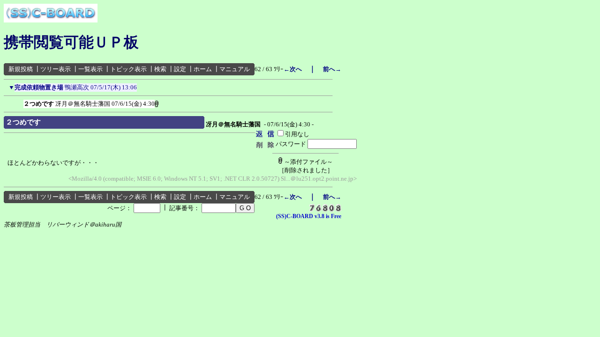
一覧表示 (90, 69)
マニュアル (234, 69)
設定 (180, 69)
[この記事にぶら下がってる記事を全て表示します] (18, 102)
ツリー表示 (55, 69)
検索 (160, 69)
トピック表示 (128, 69)
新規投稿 (20, 69)
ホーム (203, 69)
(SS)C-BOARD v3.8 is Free (308, 216)
